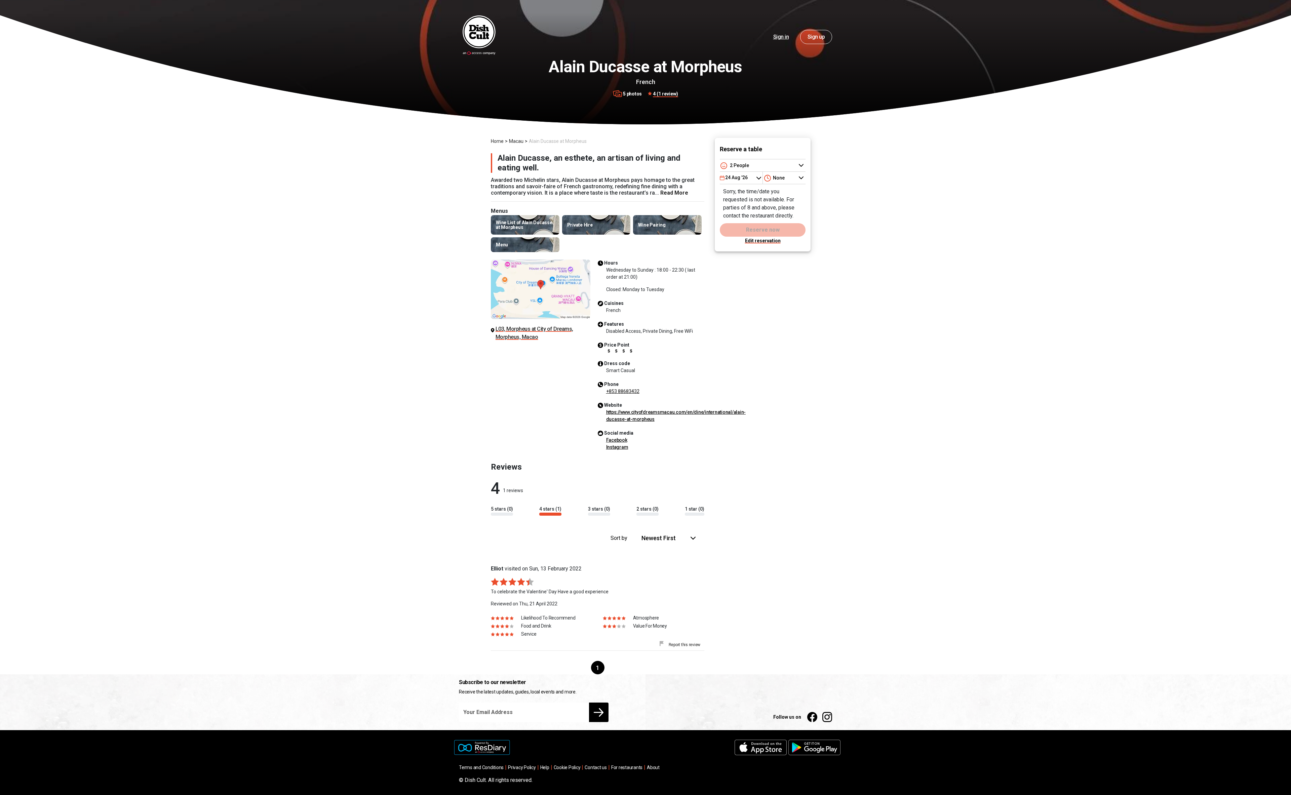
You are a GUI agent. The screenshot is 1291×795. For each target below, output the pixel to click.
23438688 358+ (622, 391)
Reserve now (763, 230)
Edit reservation (763, 240)
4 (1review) (665, 93)
